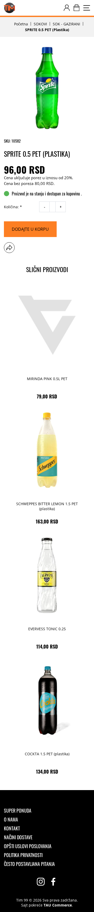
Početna (21, 24)
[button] (9, 247)
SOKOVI (40, 24)
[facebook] (53, 882)
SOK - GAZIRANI (66, 24)
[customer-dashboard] (67, 7)
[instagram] (41, 882)
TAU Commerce (58, 905)
